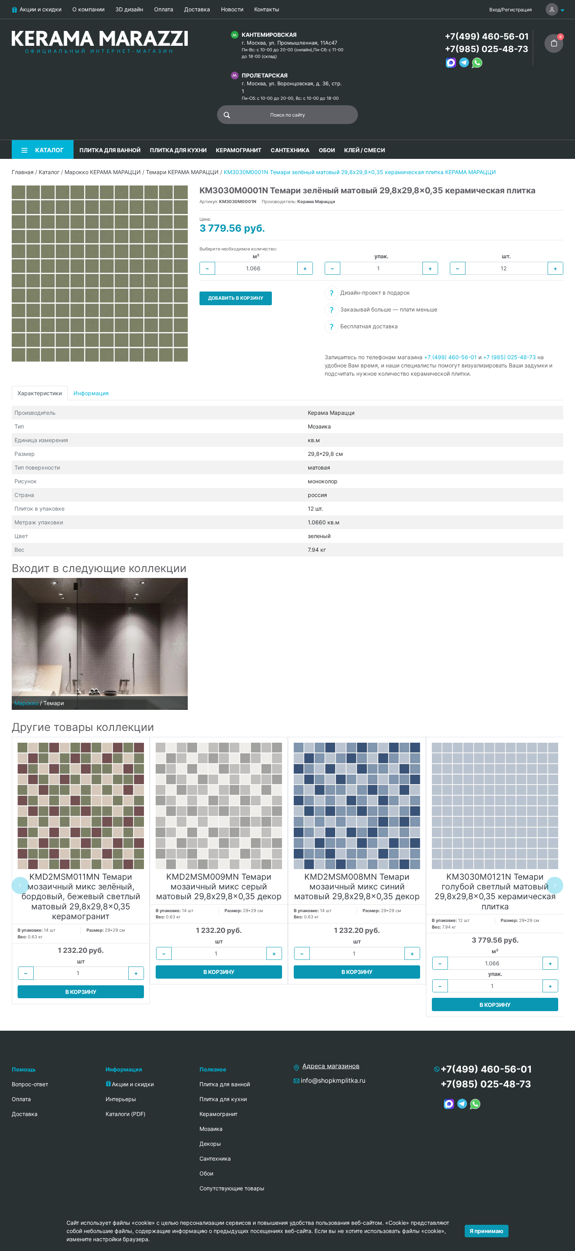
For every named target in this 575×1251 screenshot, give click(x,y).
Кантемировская (269, 34)
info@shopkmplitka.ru (333, 1080)
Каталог (49, 172)
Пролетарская (265, 75)
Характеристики (40, 393)
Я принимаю (486, 1231)
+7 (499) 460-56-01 (450, 357)
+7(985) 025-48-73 (486, 49)
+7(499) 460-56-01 (487, 36)
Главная (23, 172)
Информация (91, 393)
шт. (506, 256)
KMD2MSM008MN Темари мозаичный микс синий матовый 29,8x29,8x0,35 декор (357, 886)
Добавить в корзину (235, 298)
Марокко (26, 703)
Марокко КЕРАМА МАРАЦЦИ (103, 172)
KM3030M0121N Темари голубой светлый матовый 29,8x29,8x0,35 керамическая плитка (495, 891)
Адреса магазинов (330, 1066)
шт (81, 961)
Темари (53, 703)
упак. (381, 256)
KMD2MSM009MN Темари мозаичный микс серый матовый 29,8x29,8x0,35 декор (219, 886)
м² (256, 256)
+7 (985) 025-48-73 (509, 357)
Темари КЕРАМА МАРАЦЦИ (182, 172)
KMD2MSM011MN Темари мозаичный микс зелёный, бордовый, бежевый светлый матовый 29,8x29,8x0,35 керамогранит (81, 896)
